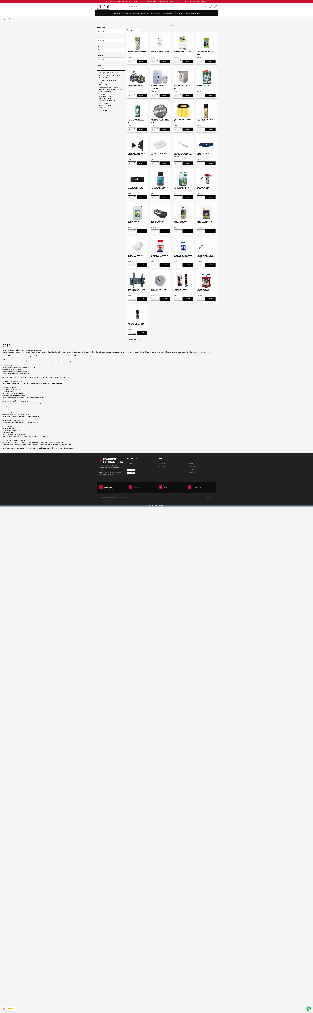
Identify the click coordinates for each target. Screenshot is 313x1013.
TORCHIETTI (103, 108)
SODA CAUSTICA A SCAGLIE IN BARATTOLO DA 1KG (159, 256)
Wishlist (191, 473)
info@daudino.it (197, 487)
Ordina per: (130, 30)
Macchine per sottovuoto (108, 87)
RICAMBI (102, 94)
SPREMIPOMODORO (105, 105)
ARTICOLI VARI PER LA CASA (107, 80)
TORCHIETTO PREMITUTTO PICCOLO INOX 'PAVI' (204, 290)
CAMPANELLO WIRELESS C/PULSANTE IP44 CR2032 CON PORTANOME (159, 87)
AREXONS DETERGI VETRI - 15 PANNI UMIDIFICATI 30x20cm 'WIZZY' (205, 53)
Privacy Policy (132, 469)
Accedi (191, 463)
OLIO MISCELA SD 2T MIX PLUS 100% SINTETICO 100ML (159, 188)
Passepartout (160, 505)
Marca (98, 46)
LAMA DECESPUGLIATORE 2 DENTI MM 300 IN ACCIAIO (135, 188)
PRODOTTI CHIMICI (105, 92)
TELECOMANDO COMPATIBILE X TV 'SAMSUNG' (182, 290)
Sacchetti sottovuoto (107, 101)
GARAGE (101, 82)
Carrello (191, 469)
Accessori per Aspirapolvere (109, 73)
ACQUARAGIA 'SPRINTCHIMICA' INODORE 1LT (137, 52)
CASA (10, 19)
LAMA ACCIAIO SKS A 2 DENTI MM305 (205, 154)
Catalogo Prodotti (163, 463)
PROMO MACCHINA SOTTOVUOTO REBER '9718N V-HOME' (160, 222)
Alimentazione (101, 27)
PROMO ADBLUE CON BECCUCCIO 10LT (137, 222)
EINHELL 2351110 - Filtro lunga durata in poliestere (182, 120)
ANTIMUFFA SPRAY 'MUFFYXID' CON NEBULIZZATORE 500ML (182, 52)
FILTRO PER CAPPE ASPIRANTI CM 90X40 (159, 154)
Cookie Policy (132, 472)
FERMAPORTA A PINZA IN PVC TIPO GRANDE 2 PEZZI (136, 154)
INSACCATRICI (103, 85)
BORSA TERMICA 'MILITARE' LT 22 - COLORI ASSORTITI (136, 86)
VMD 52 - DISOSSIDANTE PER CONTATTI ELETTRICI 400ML (136, 324)
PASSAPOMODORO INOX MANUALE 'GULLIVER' (203, 188)
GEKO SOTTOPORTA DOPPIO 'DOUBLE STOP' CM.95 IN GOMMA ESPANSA (183, 155)
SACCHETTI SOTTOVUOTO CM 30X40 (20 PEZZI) (136, 256)
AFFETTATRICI (103, 78)
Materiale (100, 56)
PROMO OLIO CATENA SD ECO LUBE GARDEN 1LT (182, 222)
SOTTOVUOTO (103, 103)
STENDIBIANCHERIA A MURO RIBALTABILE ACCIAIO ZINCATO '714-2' (206, 257)
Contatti (129, 463)
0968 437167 (137, 487)
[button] (173, 6)
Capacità (99, 37)
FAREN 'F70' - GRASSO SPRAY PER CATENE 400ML (206, 120)
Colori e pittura (162, 466)
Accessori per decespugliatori (110, 75)
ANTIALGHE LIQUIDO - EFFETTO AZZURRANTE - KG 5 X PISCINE (160, 52)
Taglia (99, 65)
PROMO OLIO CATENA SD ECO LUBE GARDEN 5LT (205, 222)
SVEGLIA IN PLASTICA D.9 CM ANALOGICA (159, 290)
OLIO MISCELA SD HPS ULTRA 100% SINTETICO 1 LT (182, 188)
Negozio (5, 19)
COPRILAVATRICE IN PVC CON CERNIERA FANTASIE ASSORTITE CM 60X (183, 87)
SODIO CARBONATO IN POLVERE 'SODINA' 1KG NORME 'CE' (183, 256)
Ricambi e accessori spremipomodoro (106, 97)
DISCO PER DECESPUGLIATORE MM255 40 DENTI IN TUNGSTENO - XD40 (160, 121)
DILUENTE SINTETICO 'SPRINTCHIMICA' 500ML (204, 86)
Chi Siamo (130, 466)
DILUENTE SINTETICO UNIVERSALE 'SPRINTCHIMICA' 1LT (136, 121)
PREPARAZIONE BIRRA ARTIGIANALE (110, 89)
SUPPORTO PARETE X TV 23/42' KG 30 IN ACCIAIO (136, 290)
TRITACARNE (103, 110)
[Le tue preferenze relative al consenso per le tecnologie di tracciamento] (310, 1010)
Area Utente (192, 466)
